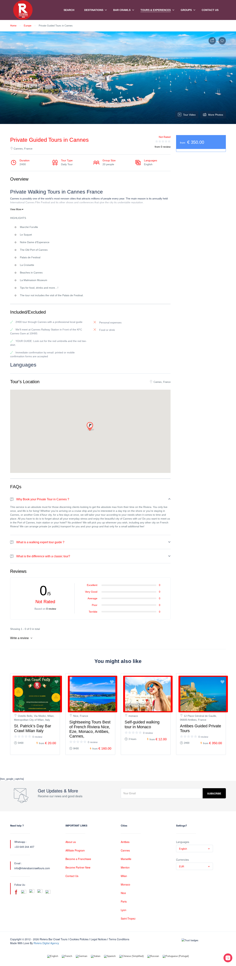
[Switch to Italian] (95, 956)
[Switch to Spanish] (109, 956)
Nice (123, 893)
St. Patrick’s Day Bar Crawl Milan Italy (32, 728)
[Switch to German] (81, 956)
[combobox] (194, 848)
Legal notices (99, 939)
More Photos (215, 114)
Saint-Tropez (128, 918)
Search (69, 10)
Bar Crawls (122, 10)
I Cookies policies (78, 939)
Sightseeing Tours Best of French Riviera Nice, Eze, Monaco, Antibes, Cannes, (89, 729)
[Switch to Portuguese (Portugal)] (176, 956)
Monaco (125, 884)
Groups (186, 10)
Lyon (123, 910)
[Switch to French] (67, 956)
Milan (124, 876)
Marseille (126, 859)
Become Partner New (77, 867)
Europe (27, 25)
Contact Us (210, 10)
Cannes (125, 850)
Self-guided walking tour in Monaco (142, 724)
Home (13, 25)
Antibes (125, 842)
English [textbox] (183, 848)
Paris (124, 901)
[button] (90, 426)
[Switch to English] (52, 956)
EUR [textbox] (181, 866)
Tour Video (189, 114)
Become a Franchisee (78, 859)
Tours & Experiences (155, 10)
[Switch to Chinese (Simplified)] (131, 956)
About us (70, 842)
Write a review (20, 638)
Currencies (182, 859)
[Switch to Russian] (153, 956)
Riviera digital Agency (46, 943)
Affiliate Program (75, 850)
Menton (125, 867)
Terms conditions (119, 939)
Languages (182, 842)
